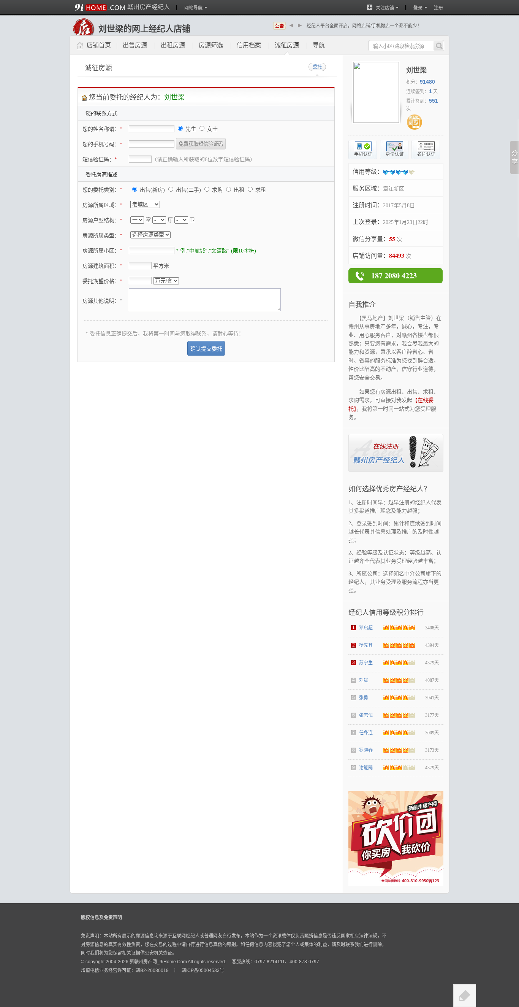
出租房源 (173, 45)
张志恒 (366, 715)
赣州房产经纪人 (148, 7)
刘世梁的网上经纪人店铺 (144, 28)
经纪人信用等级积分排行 (386, 612)
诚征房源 (287, 45)
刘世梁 (416, 70)
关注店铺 (385, 8)
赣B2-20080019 (152, 970)
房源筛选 (211, 45)
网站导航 (193, 8)
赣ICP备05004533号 (203, 970)
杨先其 (366, 645)
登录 (417, 8)
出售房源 (135, 45)
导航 (319, 45)
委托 (317, 67)
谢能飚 (366, 767)
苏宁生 (366, 663)
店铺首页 (99, 45)
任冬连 (366, 732)
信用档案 (249, 45)
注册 (438, 8)
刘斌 (363, 680)
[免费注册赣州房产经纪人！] (395, 470)
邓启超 (366, 628)
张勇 (363, 697)
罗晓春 (366, 750)
